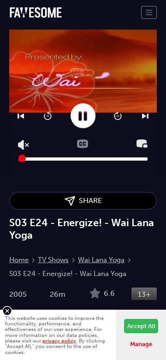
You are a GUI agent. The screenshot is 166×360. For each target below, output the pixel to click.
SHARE (88, 200)
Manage (141, 344)
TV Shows (53, 260)
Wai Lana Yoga (101, 260)
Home (19, 260)
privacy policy (59, 340)
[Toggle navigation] (149, 12)
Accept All (141, 326)
